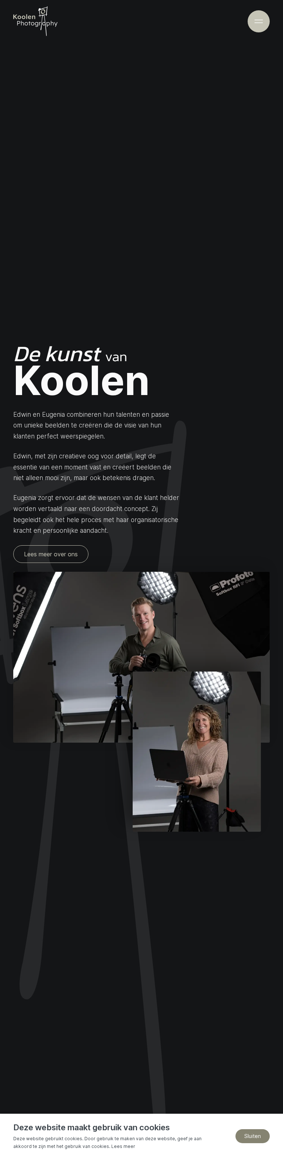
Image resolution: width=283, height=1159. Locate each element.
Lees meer (123, 1146)
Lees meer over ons (51, 554)
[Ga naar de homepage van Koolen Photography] (35, 21)
